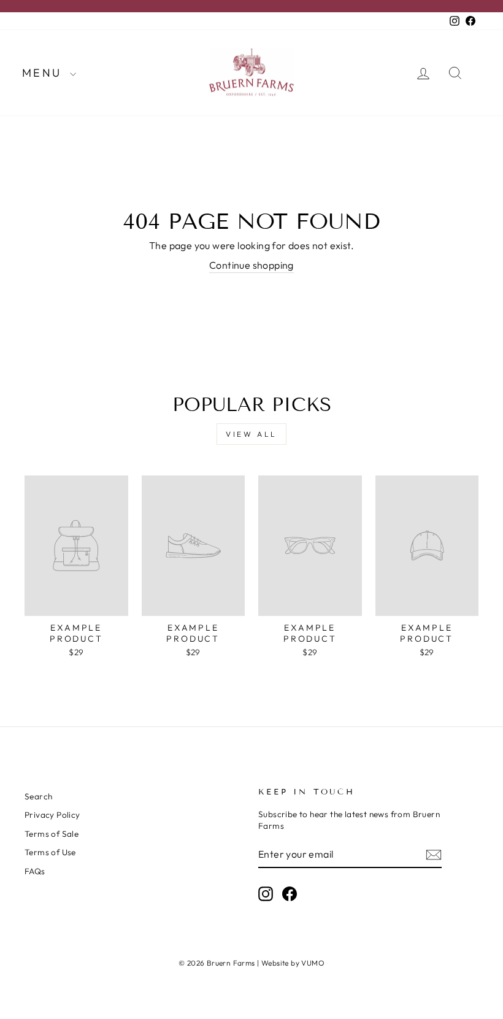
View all (251, 434)
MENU (44, 73)
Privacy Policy (52, 814)
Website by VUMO (292, 962)
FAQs (35, 871)
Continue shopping (251, 265)
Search (38, 796)
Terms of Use (50, 852)
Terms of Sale (52, 833)
